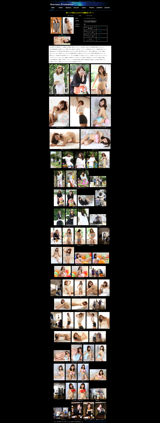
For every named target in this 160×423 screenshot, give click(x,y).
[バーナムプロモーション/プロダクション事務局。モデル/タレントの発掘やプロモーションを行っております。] (62, 5)
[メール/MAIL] (107, 8)
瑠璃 (85, 24)
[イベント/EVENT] (84, 8)
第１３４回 (89, 15)
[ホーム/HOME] (53, 8)
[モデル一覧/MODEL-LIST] (68, 8)
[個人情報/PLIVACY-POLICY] (92, 8)
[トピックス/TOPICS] (60, 8)
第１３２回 (70, 15)
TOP (80, 15)
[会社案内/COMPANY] (99, 8)
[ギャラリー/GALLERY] (76, 8)
